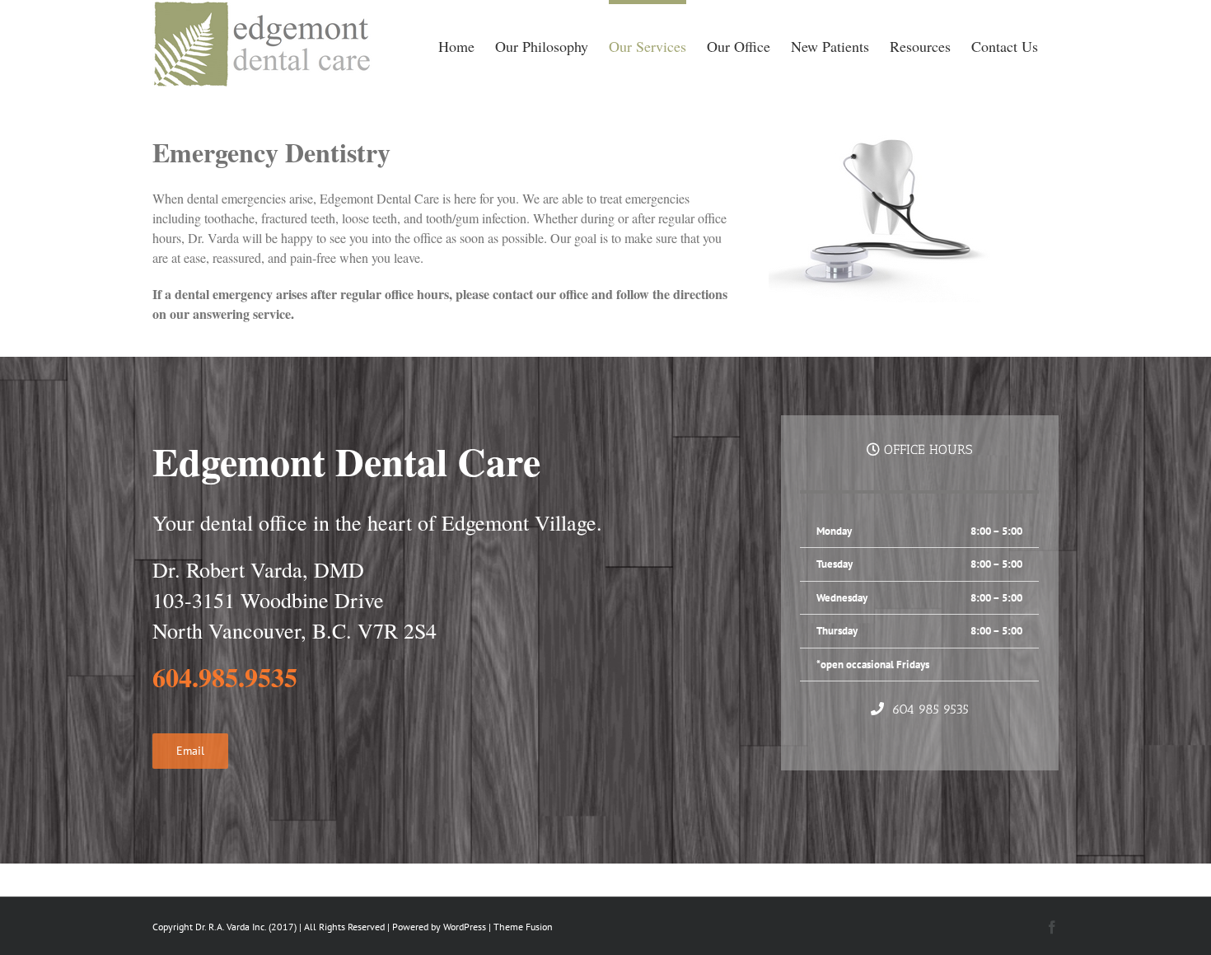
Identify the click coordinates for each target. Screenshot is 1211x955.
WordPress (464, 926)
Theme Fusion (523, 926)
